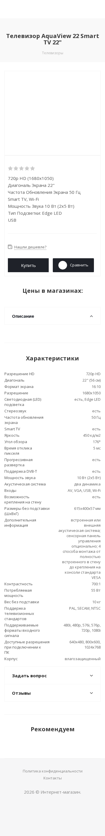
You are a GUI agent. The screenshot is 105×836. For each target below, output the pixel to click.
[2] (16, 168)
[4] (27, 168)
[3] (21, 168)
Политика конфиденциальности (53, 771)
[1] (10, 168)
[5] (33, 168)
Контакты (52, 778)
